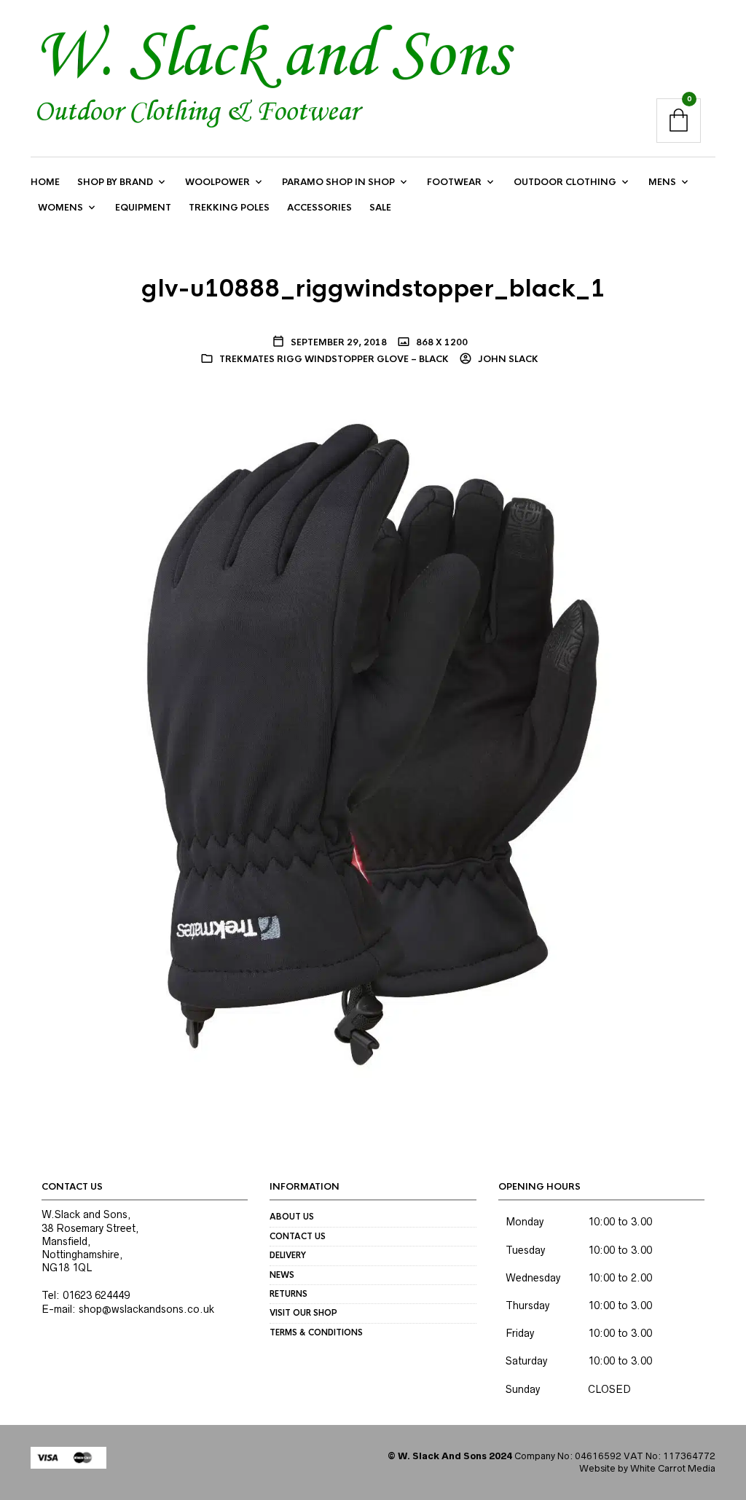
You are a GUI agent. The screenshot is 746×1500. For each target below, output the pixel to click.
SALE (380, 207)
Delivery (288, 1255)
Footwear (454, 182)
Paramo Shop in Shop (338, 182)
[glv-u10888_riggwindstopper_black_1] (373, 744)
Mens (662, 182)
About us (292, 1217)
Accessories (319, 207)
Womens (60, 207)
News (282, 1275)
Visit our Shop (303, 1313)
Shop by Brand (115, 182)
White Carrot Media (672, 1468)
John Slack (507, 359)
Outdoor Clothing (565, 182)
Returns (288, 1294)
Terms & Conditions (316, 1332)
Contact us (298, 1236)
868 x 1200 (441, 342)
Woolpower (217, 182)
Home (45, 182)
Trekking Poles (229, 207)
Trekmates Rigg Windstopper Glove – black (334, 359)
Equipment (143, 207)
